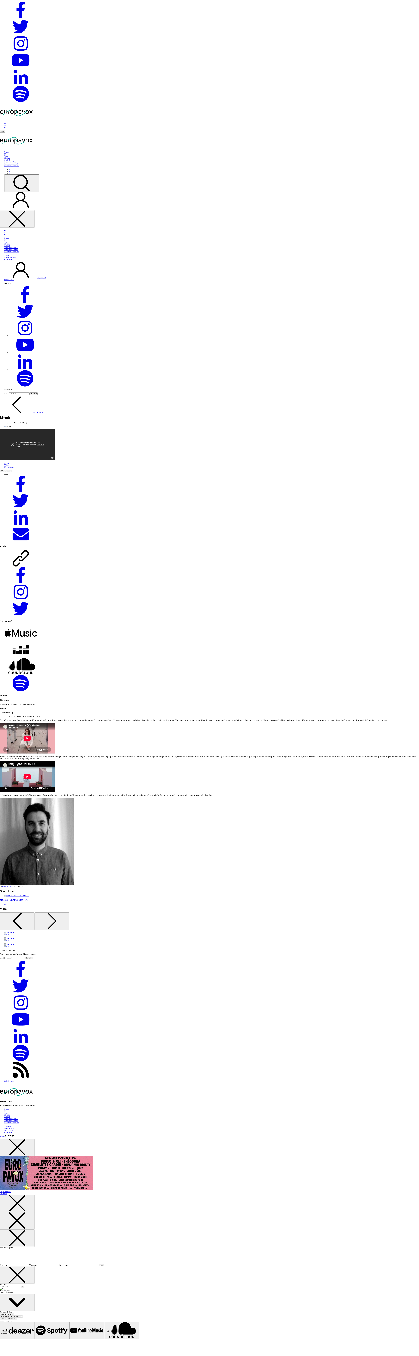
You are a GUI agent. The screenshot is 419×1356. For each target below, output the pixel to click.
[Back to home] (16, 148)
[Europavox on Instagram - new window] (20, 51)
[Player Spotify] (52, 1330)
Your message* (64, 1265)
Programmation (5, 1192)
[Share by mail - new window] (20, 542)
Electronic (3, 423)
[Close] (17, 219)
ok (22, 1287)
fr (4, 126)
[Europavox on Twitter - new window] (20, 34)
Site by (2, 1136)
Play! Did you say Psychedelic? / (11, 1316)
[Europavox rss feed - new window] (20, 1077)
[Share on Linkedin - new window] (20, 525)
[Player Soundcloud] (121, 1330)
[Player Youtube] (86, 1330)
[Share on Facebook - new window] (20, 491)
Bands (6, 152)
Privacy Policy (9, 1130)
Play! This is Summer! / (8, 1319)
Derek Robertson (8, 886)
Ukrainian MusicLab (11, 166)
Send (101, 1265)
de (5, 124)
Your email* (4, 1265)
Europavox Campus (11, 162)
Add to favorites (6, 471)
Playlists (7, 158)
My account (41, 278)
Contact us (8, 259)
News (6, 154)
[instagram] (20, 599)
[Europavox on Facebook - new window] (20, 17)
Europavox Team (10, 257)
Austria (10, 423)
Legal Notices (9, 1128)
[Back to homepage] (16, 120)
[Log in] (20, 207)
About (6, 255)
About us (7, 1126)
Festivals (7, 160)
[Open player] (17, 1302)
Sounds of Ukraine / (7, 1314)
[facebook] (20, 583)
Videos (6, 465)
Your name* (33, 1265)
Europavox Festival (11, 164)
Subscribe (33, 393)
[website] (20, 566)
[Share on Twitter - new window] (20, 508)
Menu (2, 131)
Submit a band (9, 280)
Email (6, 393)
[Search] (21, 183)
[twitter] (20, 616)
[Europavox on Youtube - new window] (20, 68)
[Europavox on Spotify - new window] (20, 101)
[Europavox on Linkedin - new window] (20, 85)
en (5, 127)
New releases (9, 467)
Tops (6, 156)
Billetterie (3, 1194)
